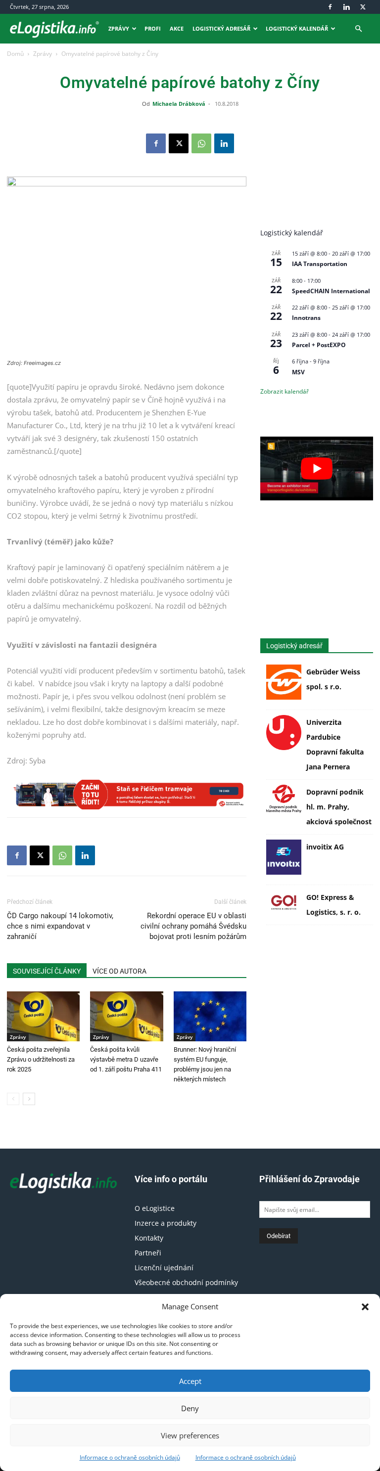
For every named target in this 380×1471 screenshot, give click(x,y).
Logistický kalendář (297, 28)
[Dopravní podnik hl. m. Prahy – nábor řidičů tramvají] (126, 794)
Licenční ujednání (164, 1267)
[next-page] (29, 1099)
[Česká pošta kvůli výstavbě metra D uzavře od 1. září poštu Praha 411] (126, 1016)
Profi (152, 28)
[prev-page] (13, 1099)
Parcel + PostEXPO (319, 345)
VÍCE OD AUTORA (119, 971)
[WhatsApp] (201, 143)
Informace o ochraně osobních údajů (130, 1457)
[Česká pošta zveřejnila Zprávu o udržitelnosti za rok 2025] (43, 1016)
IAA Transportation (319, 264)
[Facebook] (330, 7)
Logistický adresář (221, 28)
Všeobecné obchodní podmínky (186, 1282)
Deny (190, 1408)
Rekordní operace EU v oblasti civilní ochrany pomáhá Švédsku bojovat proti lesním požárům (193, 926)
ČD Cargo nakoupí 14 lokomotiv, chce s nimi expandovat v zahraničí (60, 926)
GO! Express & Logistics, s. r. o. (333, 904)
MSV (298, 372)
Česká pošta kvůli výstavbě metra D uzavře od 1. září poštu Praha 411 (126, 1059)
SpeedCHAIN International (331, 291)
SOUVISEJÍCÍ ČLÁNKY (47, 971)
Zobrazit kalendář (284, 391)
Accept (190, 1381)
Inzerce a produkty (165, 1223)
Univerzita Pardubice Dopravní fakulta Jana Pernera (335, 744)
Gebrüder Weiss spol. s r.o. (333, 679)
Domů (15, 53)
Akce (177, 28)
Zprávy (118, 28)
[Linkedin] (346, 7)
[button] (365, 1307)
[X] (362, 7)
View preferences (190, 1435)
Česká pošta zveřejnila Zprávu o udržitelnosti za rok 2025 (41, 1059)
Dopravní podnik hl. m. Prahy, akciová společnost (339, 806)
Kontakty (149, 1238)
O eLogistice (155, 1208)
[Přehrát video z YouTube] (316, 468)
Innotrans (306, 317)
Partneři (148, 1252)
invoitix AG (325, 846)
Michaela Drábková (178, 103)
